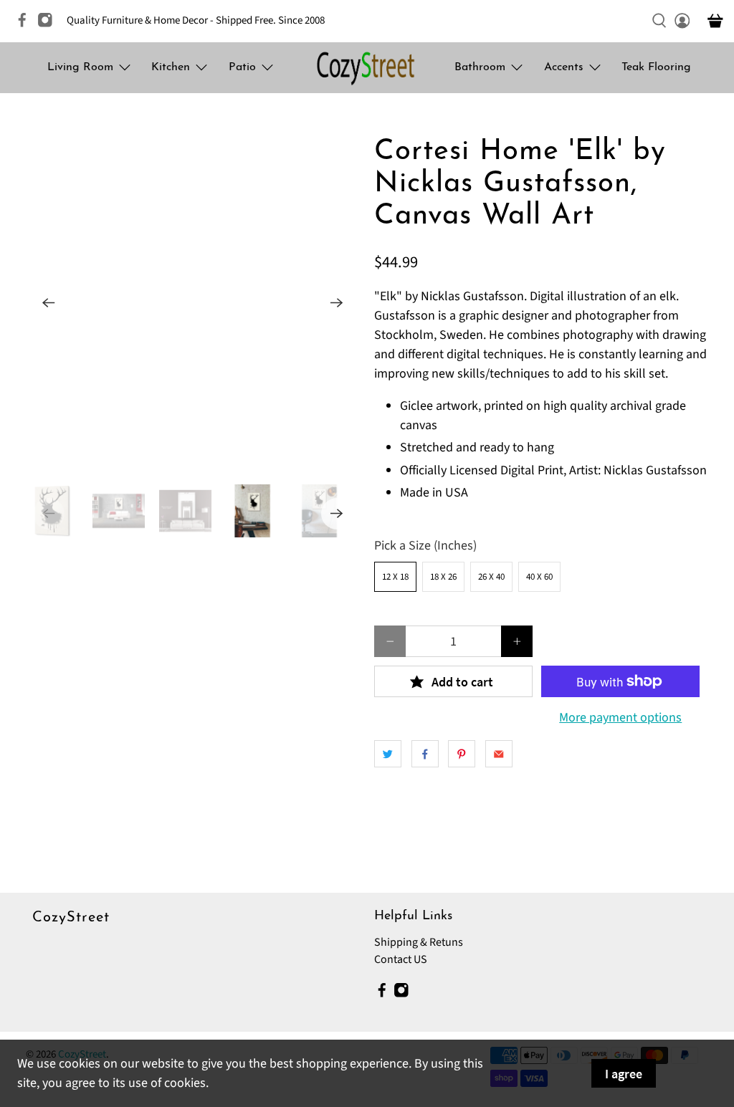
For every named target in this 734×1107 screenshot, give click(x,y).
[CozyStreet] (367, 68)
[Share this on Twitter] (387, 753)
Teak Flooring (656, 67)
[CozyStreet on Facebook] (25, 24)
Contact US (400, 959)
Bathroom (479, 67)
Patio (242, 67)
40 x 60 (539, 576)
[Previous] (49, 303)
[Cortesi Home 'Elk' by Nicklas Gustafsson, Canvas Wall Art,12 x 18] (193, 303)
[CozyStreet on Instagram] (48, 24)
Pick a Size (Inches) (425, 546)
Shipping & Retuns (418, 942)
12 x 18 (395, 576)
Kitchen (170, 67)
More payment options (620, 718)
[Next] (337, 303)
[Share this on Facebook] (425, 753)
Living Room (80, 67)
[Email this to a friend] (499, 753)
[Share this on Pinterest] (461, 753)
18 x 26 (443, 576)
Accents (563, 67)
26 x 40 (491, 576)
